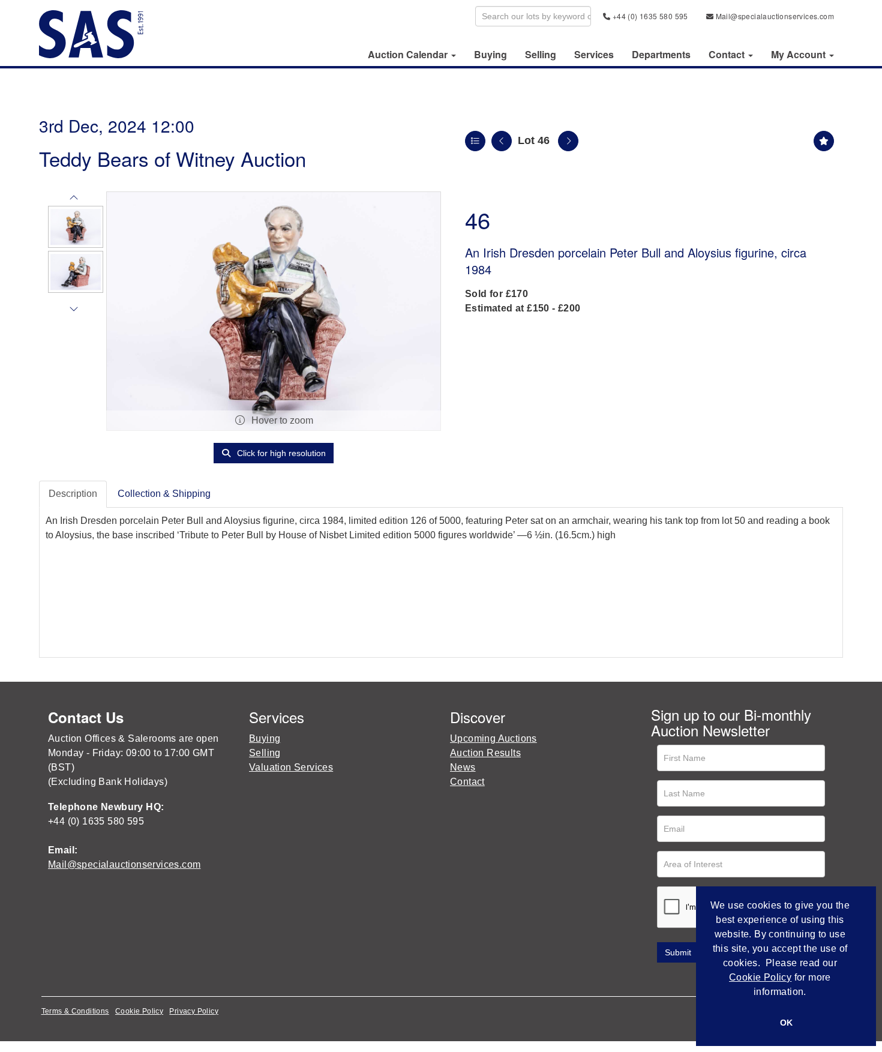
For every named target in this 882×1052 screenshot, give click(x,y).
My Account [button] (799, 55)
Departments (661, 55)
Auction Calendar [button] (409, 55)
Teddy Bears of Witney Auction (172, 158)
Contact (467, 782)
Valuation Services (291, 767)
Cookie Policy (139, 1011)
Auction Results (485, 753)
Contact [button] (728, 55)
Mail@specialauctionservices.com (773, 16)
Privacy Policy (193, 1011)
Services (594, 55)
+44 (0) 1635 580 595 (649, 16)
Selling (540, 55)
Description (73, 493)
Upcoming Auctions (493, 738)
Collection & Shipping (164, 493)
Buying (490, 55)
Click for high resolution (280, 453)
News (463, 767)
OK (786, 1022)
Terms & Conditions (75, 1011)
